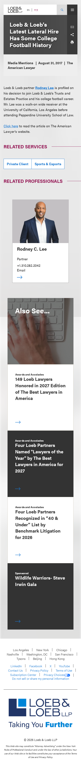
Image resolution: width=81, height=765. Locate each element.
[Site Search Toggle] (62, 10)
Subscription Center (23, 675)
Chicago (61, 650)
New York (42, 650)
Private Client (17, 163)
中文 (36, 10)
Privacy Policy (39, 670)
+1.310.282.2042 (28, 265)
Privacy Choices (54, 675)
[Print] (72, 42)
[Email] (72, 27)
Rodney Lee (44, 87)
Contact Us (15, 670)
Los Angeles (21, 650)
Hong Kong (57, 658)
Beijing (37, 658)
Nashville (13, 654)
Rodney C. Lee (32, 249)
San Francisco (64, 654)
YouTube (64, 666)
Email (21, 270)
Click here (11, 126)
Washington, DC (36, 654)
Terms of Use (64, 670)
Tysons (21, 658)
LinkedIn (16, 666)
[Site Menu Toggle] (72, 10)
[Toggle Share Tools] (72, 34)
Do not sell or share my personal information (40, 678)
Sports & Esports (48, 163)
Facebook (35, 666)
